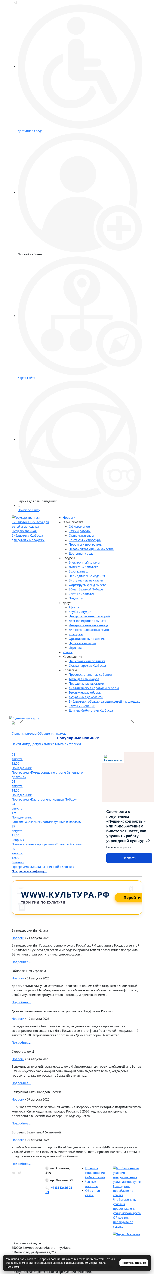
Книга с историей (68, 744)
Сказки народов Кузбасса (87, 666)
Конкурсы (76, 634)
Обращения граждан (52, 733)
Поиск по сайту (29, 510)
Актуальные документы (86, 697)
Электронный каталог (85, 562)
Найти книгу (21, 744)
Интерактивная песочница (88, 625)
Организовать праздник (87, 639)
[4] (90, 720)
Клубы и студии (80, 612)
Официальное (79, 526)
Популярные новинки (78, 737)
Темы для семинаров (84, 679)
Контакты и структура (85, 540)
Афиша (74, 607)
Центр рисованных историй (89, 616)
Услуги (67, 652)
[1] (70, 720)
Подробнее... (21, 962)
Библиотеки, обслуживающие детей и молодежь (104, 701)
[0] (63, 720)
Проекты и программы (85, 544)
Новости (69, 518)
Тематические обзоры (85, 692)
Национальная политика (87, 661)
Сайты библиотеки (82, 594)
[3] (84, 720)
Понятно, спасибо (134, 1262)
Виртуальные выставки (86, 580)
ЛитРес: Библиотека (83, 567)
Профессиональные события (90, 675)
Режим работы (80, 531)
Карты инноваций (82, 706)
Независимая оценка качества (91, 549)
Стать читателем (81, 535)
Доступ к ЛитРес (42, 744)
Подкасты (76, 598)
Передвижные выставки (86, 683)
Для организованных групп (89, 630)
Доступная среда (81, 553)
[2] (77, 720)
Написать (129, 858)
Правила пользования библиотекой (95, 1172)
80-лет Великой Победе (86, 589)
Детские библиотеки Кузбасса (91, 710)
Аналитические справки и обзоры (94, 688)
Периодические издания (87, 576)
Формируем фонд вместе (87, 585)
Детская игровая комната (87, 621)
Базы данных (78, 571)
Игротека (75, 648)
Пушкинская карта (82, 643)
